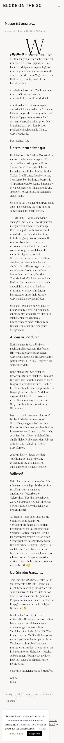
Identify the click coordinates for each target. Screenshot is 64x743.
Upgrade (10, 700)
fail (18, 694)
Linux (27, 694)
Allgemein (41, 30)
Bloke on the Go (22, 5)
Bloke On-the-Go (25, 30)
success (38, 694)
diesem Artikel (38, 55)
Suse (48, 694)
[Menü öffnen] (59, 6)
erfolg (9, 694)
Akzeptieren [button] (34, 733)
